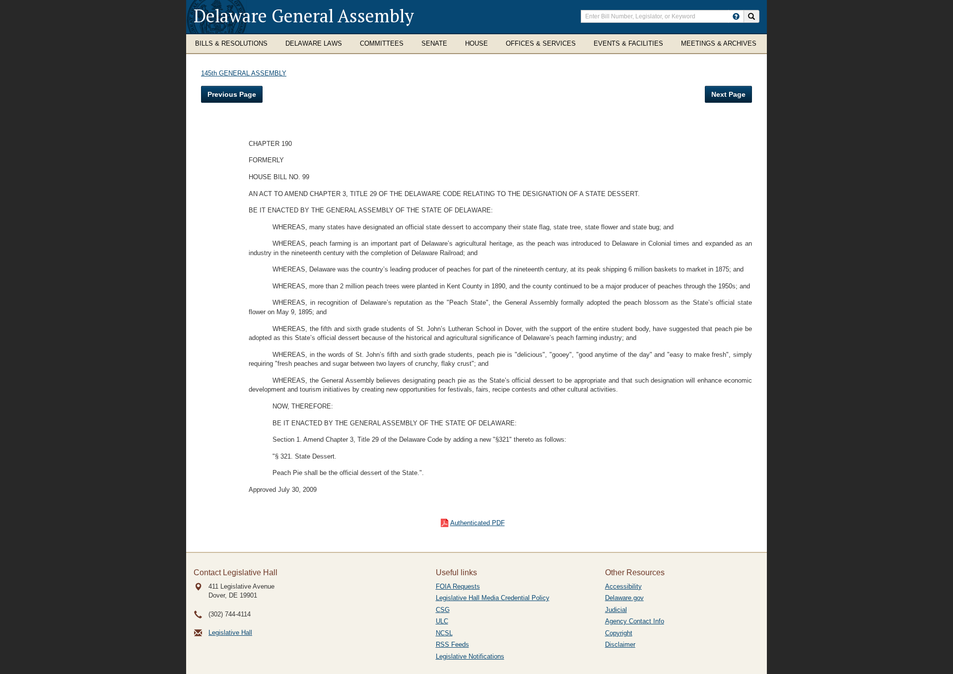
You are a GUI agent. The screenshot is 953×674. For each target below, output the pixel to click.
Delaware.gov (624, 598)
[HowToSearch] (736, 16)
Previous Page (231, 94)
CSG (443, 609)
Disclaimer (620, 644)
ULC (442, 621)
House (476, 43)
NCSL (444, 633)
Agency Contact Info (634, 621)
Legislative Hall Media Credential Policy (492, 598)
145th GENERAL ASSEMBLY (243, 73)
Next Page (728, 94)
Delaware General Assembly (304, 15)
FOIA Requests (458, 586)
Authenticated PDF (477, 523)
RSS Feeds (452, 644)
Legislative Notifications (470, 656)
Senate (434, 43)
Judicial (616, 609)
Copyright (618, 633)
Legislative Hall (230, 632)
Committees (382, 43)
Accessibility (623, 586)
